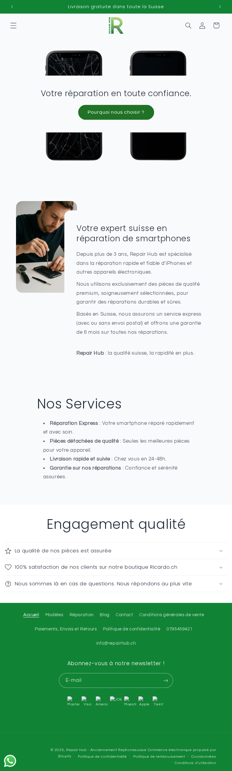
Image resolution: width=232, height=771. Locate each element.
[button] (13, 25)
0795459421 (179, 629)
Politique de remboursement (159, 756)
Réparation (81, 615)
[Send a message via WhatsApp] (10, 761)
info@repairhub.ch (116, 643)
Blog (105, 615)
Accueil (31, 615)
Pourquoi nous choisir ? (116, 112)
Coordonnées (203, 756)
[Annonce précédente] (12, 6)
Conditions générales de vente (171, 615)
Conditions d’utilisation (195, 763)
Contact (124, 615)
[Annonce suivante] (220, 6)
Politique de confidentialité (131, 629)
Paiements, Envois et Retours (66, 629)
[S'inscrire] (166, 680)
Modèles (54, 615)
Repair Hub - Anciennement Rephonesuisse (106, 750)
